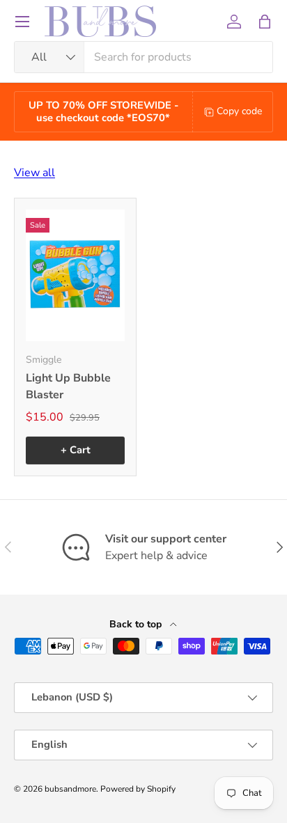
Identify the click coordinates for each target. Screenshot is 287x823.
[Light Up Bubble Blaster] (75, 275)
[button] (264, 21)
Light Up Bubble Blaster (68, 386)
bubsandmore (70, 788)
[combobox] (143, 57)
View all (34, 172)
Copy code (239, 111)
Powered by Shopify (138, 788)
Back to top (136, 624)
